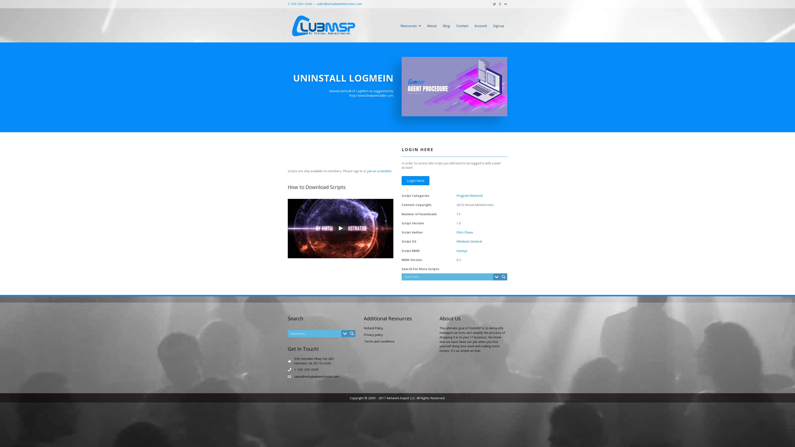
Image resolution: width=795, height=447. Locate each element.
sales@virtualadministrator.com (339, 4)
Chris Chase (465, 232)
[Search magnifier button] (503, 276)
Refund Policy (373, 328)
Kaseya (462, 251)
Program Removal (469, 195)
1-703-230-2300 (300, 4)
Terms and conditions (379, 341)
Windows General (469, 241)
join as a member (379, 171)
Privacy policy (373, 335)
